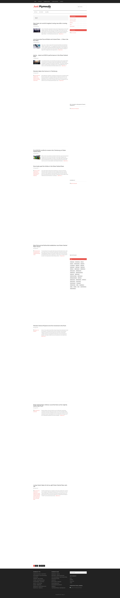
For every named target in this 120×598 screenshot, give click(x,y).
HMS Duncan (82, 267)
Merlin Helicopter (72, 283)
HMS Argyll (82, 265)
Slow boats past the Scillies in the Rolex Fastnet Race (48, 166)
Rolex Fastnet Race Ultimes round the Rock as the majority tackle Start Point (50, 405)
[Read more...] (61, 33)
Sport (78, 286)
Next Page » (42, 566)
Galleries (71, 22)
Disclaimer (71, 579)
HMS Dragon (77, 267)
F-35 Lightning (72, 265)
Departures (82, 263)
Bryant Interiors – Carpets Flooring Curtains (58, 575)
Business (71, 263)
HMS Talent (84, 279)
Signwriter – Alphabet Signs (37, 584)
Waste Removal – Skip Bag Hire (38, 587)
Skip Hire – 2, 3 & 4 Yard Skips (37, 583)
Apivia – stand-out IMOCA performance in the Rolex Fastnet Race (50, 56)
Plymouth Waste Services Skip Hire (57, 584)
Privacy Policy (72, 581)
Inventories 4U (72, 180)
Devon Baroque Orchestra (55, 578)
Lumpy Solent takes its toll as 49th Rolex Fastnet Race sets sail (50, 485)
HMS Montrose (72, 272)
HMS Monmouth (78, 270)
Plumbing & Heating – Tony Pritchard (38, 581)
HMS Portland (77, 274)
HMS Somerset (72, 279)
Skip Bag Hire (53, 586)
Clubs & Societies (73, 20)
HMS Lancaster (72, 270)
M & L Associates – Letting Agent (56, 581)
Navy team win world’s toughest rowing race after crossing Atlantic (50, 24)
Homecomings (78, 281)
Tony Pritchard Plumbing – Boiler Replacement (58, 587)
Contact (71, 582)
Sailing (71, 286)
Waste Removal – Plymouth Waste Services (39, 586)
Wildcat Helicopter (73, 288)
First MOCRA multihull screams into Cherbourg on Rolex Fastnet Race (49, 151)
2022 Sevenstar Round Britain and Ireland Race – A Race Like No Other (50, 40)
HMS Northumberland (79, 272)
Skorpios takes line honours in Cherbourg (45, 71)
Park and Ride (72, 26)
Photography (78, 283)
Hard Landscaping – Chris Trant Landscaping (40, 575)
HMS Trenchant (72, 281)
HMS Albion (77, 265)
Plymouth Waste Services (55, 583)
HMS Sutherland (78, 279)
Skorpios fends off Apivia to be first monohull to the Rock (49, 325)
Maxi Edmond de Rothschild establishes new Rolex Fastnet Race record (50, 246)
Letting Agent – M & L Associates (38, 578)
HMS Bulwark (72, 267)
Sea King (75, 286)
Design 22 (63, 594)
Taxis (71, 24)
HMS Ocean (72, 274)
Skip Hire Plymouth (73, 255)
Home (71, 578)
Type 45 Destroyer (83, 286)
